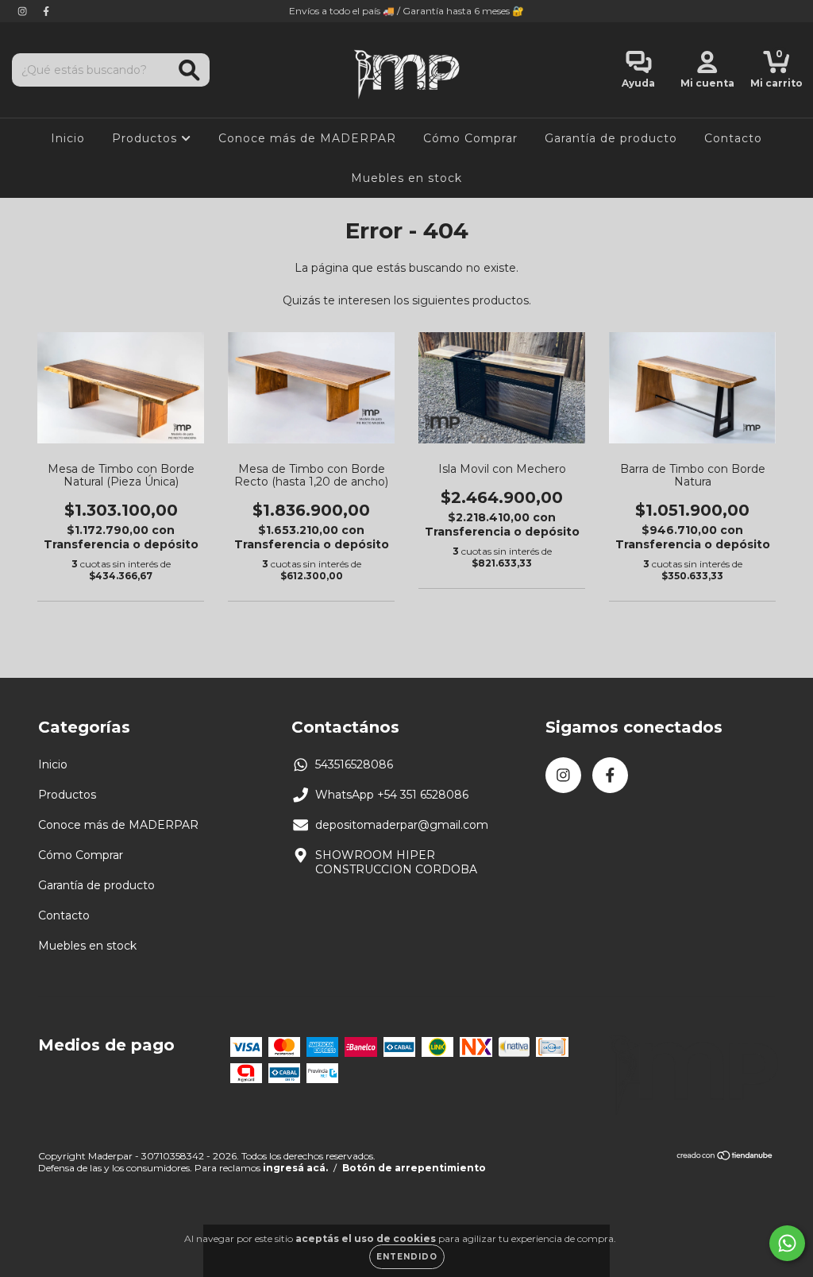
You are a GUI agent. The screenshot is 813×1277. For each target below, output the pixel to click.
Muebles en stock (406, 178)
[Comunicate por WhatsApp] (787, 1243)
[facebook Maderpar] (46, 11)
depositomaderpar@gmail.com (401, 825)
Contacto (733, 138)
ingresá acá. (295, 1168)
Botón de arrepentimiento (414, 1168)
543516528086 (354, 764)
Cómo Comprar (470, 138)
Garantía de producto (611, 138)
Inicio (68, 138)
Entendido (406, 1257)
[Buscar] (189, 70)
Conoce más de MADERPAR (307, 138)
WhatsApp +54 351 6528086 (391, 794)
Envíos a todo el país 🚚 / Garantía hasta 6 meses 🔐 (406, 11)
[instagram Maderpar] (24, 11)
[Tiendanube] (725, 1157)
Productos (146, 138)
